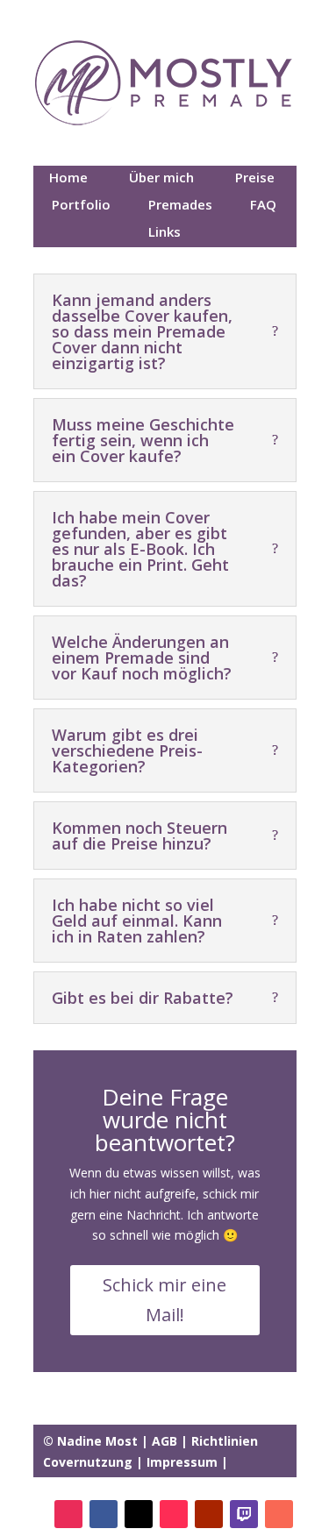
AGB (164, 1441)
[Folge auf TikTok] (174, 1514)
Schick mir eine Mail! (164, 1299)
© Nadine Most (92, 1441)
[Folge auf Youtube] (209, 1514)
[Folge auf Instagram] (68, 1514)
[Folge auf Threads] (139, 1514)
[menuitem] (71, 179)
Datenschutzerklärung (118, 1483)
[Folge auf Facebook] (103, 1514)
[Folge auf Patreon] (279, 1514)
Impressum (182, 1462)
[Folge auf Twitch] (244, 1514)
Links (221, 1483)
